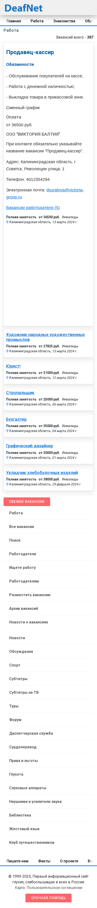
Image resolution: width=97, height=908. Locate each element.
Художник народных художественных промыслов (45, 337)
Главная (14, 21)
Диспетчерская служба (31, 733)
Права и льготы (23, 760)
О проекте (69, 861)
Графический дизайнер (29, 446)
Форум (15, 720)
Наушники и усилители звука (35, 801)
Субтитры (18, 679)
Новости (17, 638)
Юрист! (13, 366)
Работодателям (24, 581)
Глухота (16, 774)
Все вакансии (21, 526)
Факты (44, 861)
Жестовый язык (24, 829)
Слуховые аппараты (27, 788)
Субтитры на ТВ (24, 692)
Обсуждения (21, 651)
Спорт (14, 665)
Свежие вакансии (26, 502)
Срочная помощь (48, 898)
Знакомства (64, 21)
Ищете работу (22, 567)
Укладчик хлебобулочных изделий (42, 472)
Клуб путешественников (31, 842)
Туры (14, 706)
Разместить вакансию (30, 595)
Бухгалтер (16, 419)
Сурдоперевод (22, 747)
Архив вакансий (23, 608)
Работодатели (22, 554)
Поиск (14, 540)
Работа (37, 21)
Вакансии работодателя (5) (33, 207)
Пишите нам (17, 861)
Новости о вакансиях (28, 622)
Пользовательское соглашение (54, 887)
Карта (20, 887)
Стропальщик (20, 392)
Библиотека (20, 815)
